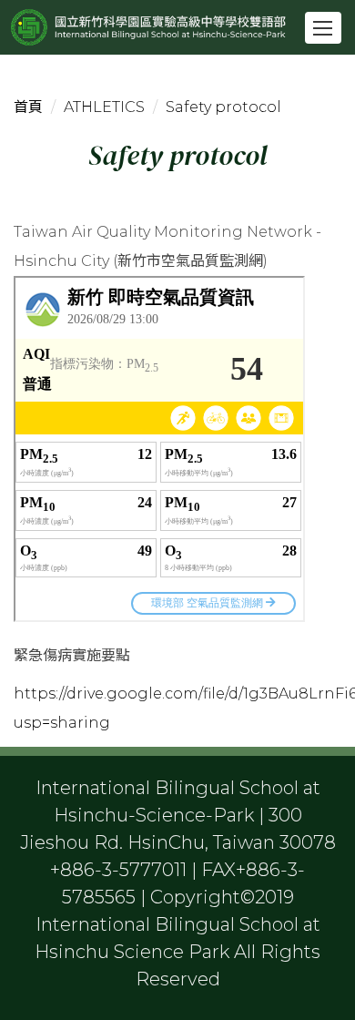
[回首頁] (182, 27)
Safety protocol (223, 107)
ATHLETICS (104, 107)
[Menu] (323, 28)
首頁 (28, 107)
